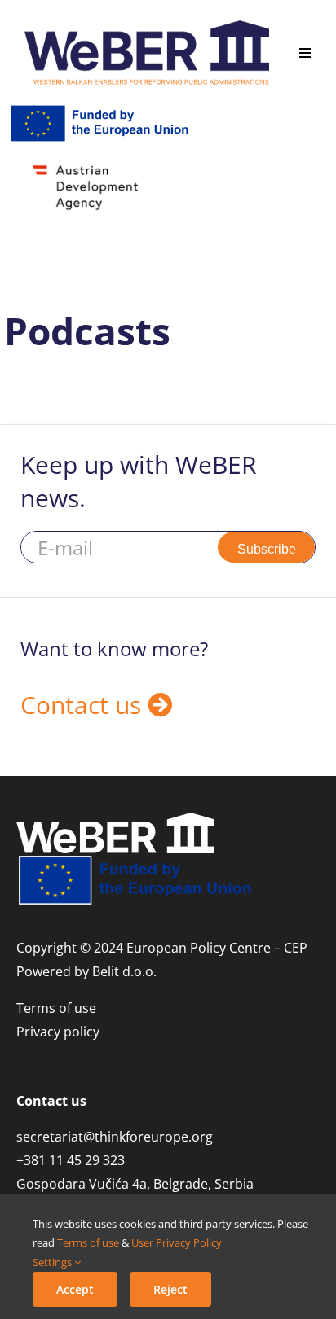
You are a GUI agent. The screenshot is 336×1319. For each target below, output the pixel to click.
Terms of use (88, 1242)
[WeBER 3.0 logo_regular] (146, 27)
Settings (53, 1262)
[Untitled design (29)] (102, 167)
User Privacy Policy (176, 1242)
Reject (170, 1289)
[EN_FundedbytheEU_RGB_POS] (102, 109)
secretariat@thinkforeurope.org (114, 1137)
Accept (75, 1289)
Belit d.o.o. (124, 971)
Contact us (84, 704)
